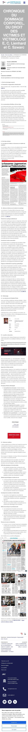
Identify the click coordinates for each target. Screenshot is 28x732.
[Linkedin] (10, 702)
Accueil (2, 54)
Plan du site (3, 669)
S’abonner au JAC (5, 661)
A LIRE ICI (23, 291)
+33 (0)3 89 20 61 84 (12, 688)
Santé (2, 639)
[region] (14, 720)
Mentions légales (5, 665)
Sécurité (5, 639)
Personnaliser (14, 726)
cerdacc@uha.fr (11, 695)
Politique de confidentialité (7, 663)
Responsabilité (20, 637)
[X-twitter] (15, 702)
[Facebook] (5, 702)
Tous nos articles (8, 54)
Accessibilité (4, 667)
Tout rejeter (14, 729)
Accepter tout (14, 722)
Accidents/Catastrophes (12, 637)
